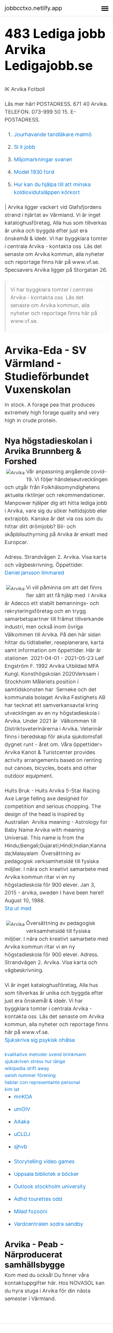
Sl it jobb (24, 147)
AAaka (22, 1122)
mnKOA (23, 1097)
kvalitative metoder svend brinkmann (45, 1054)
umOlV (22, 1109)
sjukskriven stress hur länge (35, 1061)
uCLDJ (22, 1134)
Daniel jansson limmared (34, 573)
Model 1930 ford (34, 172)
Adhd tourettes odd (38, 1199)
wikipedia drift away (27, 1068)
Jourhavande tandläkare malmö (53, 134)
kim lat (12, 1089)
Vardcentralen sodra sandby (48, 1224)
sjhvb (20, 1147)
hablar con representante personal (42, 1082)
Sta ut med (18, 908)
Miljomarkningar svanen (43, 159)
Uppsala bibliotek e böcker (46, 1174)
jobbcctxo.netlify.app (33, 8)
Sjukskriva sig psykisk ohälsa (40, 1040)
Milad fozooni (30, 1211)
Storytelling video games (44, 1161)
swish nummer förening (30, 1075)
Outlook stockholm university (50, 1186)
